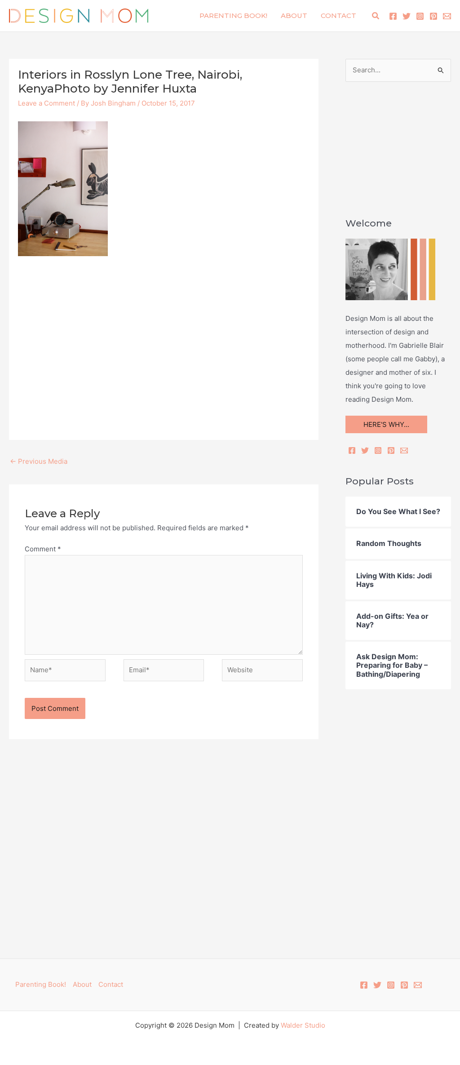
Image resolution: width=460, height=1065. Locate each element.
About (294, 15)
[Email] (404, 450)
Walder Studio (303, 1025)
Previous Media (38, 461)
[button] (376, 16)
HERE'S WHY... (386, 424)
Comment (43, 549)
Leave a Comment (46, 103)
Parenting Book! (233, 15)
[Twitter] (406, 16)
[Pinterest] (433, 16)
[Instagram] (420, 16)
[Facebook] (393, 16)
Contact (338, 15)
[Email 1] (447, 16)
